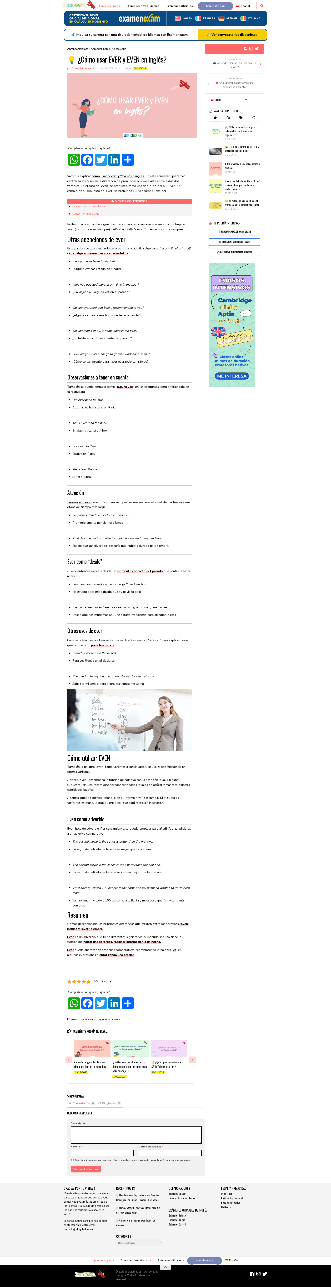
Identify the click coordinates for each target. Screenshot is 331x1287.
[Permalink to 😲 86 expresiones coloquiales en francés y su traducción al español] (215, 205)
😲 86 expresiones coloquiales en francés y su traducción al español (242, 203)
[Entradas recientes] (253, 117)
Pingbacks (111, 1103)
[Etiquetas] (240, 117)
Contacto (226, 1207)
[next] (192, 1060)
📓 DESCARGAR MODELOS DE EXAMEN (234, 242)
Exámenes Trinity (177, 1215)
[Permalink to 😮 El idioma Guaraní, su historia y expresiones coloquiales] (215, 151)
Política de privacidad (232, 1198)
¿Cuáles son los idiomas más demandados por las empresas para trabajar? (129, 1066)
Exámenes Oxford (177, 1224)
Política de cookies (230, 1202)
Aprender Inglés (109, 6)
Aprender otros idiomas (143, 6)
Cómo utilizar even (85, 214)
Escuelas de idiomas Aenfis (182, 1198)
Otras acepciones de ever (90, 206)
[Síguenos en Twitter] (256, 49)
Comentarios (83, 1103)
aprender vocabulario (109, 1019)
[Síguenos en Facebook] (245, 49)
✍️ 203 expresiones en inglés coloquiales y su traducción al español (240, 131)
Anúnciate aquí (215, 6)
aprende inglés (88, 1019)
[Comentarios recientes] (228, 117)
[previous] (69, 1060)
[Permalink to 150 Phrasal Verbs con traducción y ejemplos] (215, 169)
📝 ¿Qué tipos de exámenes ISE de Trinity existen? (167, 1064)
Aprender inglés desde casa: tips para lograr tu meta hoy (90, 1064)
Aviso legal (226, 1193)
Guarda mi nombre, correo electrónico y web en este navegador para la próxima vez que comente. (133, 1160)
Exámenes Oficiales (180, 6)
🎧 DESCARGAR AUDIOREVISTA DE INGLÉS (234, 252)
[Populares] (215, 117)
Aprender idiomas (77, 49)
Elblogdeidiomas (81, 68)
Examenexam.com (177, 1193)
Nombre (76, 1146)
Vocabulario (119, 49)
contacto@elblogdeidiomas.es (79, 1229)
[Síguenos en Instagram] (251, 49)
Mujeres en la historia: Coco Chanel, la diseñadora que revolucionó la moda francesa (242, 185)
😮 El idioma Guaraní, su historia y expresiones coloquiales (242, 148)
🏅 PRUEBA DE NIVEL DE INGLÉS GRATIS (234, 231)
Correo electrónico (151, 1146)
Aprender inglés (100, 49)
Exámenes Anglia (177, 1220)
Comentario (79, 1123)
